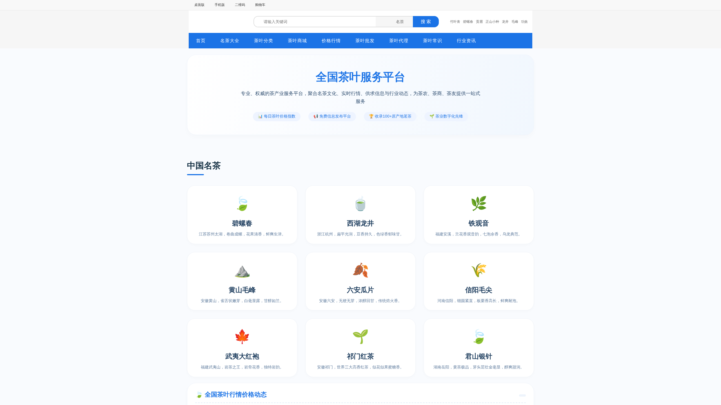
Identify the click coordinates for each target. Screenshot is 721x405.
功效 (524, 22)
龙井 (505, 22)
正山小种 (492, 22)
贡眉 (479, 22)
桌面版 (199, 5)
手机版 (220, 5)
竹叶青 (455, 22)
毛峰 (514, 22)
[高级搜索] (443, 21)
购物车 (260, 5)
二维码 (240, 5)
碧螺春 (468, 22)
